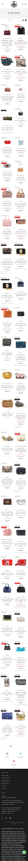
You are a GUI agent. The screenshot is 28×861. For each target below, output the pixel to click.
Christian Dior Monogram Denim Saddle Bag (20, 417)
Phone (7, 757)
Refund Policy (5, 783)
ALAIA (7, 690)
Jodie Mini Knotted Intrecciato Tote (7, 386)
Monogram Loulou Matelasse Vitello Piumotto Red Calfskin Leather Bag (7, 44)
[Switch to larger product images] (23, 20)
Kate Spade (21, 118)
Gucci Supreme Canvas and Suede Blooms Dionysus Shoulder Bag (7, 482)
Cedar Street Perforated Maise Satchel (7, 233)
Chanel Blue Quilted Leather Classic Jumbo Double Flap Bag (7, 729)
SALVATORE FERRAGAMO (21, 446)
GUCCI (20, 352)
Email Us (14, 765)
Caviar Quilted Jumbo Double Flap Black (21, 325)
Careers (4, 788)
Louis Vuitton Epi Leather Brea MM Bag (20, 601)
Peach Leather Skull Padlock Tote (7, 542)
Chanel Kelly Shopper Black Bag (7, 658)
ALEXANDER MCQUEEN (7, 539)
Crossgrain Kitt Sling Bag (21, 151)
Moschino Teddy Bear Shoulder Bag (21, 261)
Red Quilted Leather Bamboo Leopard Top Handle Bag (7, 98)
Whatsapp (21, 757)
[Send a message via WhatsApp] (24, 852)
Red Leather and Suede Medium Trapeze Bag (7, 151)
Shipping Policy (6, 780)
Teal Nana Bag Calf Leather (7, 72)
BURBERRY (20, 38)
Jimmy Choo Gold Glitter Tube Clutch (7, 128)
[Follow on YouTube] (10, 818)
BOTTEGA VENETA (7, 383)
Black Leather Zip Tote (20, 121)
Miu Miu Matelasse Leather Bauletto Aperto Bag (21, 205)
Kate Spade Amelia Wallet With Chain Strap (21, 545)
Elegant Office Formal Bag (7, 204)
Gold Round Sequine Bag (21, 96)
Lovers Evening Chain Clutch (7, 174)
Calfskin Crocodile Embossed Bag (21, 294)
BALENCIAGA (21, 291)
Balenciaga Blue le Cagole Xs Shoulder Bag (21, 661)
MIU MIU (21, 201)
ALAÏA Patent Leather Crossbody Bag (7, 694)
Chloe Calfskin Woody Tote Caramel (7, 325)
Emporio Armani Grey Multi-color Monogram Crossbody (20, 695)
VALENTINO (7, 411)
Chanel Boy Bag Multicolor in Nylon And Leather (7, 630)
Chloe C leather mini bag (21, 727)
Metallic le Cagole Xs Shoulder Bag (7, 449)
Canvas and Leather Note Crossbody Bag (21, 387)
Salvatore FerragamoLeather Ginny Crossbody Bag (21, 451)
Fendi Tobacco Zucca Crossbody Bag (7, 354)
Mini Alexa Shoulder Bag (20, 178)
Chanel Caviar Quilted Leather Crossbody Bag (21, 482)
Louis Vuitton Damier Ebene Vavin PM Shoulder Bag (7, 262)
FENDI (7, 351)
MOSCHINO (20, 259)
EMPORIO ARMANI (21, 690)
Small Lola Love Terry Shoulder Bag (7, 573)
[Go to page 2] (17, 744)
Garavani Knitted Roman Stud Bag (7, 414)
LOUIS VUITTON (7, 259)
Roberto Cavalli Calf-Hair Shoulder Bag (21, 73)
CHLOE (7, 321)
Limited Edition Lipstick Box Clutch (21, 232)
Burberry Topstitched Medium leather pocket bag (20, 42)
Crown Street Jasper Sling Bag (20, 573)
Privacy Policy (5, 775)
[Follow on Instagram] (6, 818)
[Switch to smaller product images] (25, 20)
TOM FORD (20, 229)
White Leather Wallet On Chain (20, 512)
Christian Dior (21, 413)
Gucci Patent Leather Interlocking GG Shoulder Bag (20, 357)
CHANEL (21, 321)
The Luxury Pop (7, 38)
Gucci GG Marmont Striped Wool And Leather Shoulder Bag (7, 514)
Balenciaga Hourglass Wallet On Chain (21, 631)
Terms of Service (6, 778)
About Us (4, 785)
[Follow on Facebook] (2, 818)
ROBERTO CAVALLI (20, 510)
